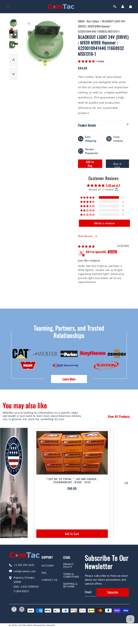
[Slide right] (134, 483)
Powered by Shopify (44, 625)
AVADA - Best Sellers (89, 21)
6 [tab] (15, 40)
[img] (86, 246)
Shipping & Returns (70, 585)
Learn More (69, 379)
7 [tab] (13, 45)
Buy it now (117, 165)
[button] (8, 6)
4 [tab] (15, 35)
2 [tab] (15, 29)
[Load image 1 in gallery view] (13, 23)
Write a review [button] (104, 223)
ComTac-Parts (26, 625)
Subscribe (112, 592)
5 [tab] (11, 40)
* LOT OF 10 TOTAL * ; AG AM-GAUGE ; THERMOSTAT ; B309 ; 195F (72, 481)
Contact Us (49, 580)
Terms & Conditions (71, 575)
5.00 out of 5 (113, 185)
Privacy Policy (68, 565)
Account (48, 565)
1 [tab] (11, 29)
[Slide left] (118, 483)
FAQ (44, 573)
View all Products (119, 416)
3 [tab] (11, 35)
